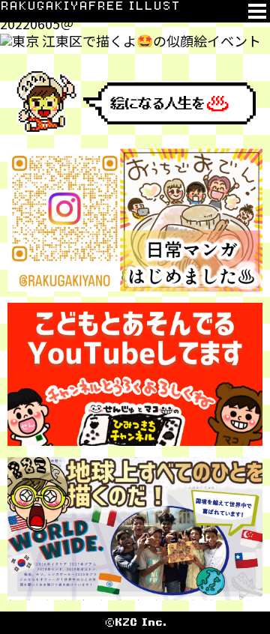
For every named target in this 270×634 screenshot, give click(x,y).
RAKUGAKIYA (44, 6)
